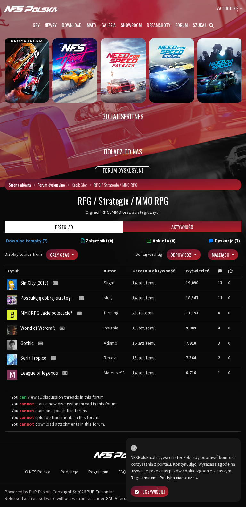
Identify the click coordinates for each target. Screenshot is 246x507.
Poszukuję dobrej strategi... (47, 298)
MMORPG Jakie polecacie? (46, 313)
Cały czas (60, 254)
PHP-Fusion (97, 492)
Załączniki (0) (99, 241)
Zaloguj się (227, 8)
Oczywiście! (153, 491)
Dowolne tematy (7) (27, 241)
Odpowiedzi (181, 254)
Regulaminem (144, 477)
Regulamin (98, 472)
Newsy (51, 24)
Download (72, 24)
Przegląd (64, 226)
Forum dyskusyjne (51, 185)
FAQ (122, 472)
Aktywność (182, 226)
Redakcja (69, 472)
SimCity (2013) (34, 283)
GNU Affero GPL (120, 498)
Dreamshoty (158, 24)
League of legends (39, 373)
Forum (182, 24)
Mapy (91, 24)
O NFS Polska (37, 472)
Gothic (27, 343)
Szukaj (200, 24)
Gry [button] (36, 24)
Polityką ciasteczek (178, 477)
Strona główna (20, 185)
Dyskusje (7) (227, 241)
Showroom (131, 24)
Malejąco (221, 254)
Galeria (109, 24)
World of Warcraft (37, 328)
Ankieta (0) (164, 241)
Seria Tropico (33, 358)
